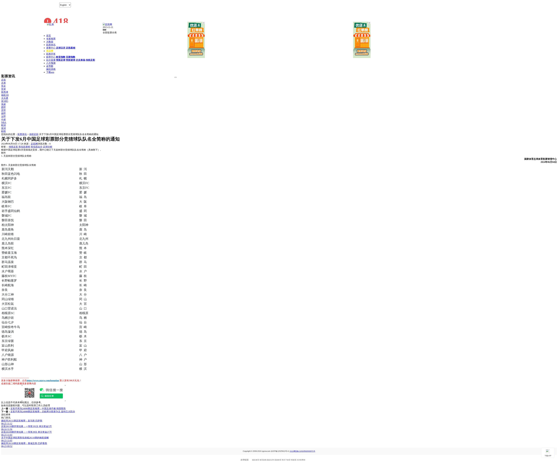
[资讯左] (196, 57)
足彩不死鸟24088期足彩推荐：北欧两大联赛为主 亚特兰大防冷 (42, 411)
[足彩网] (107, 24)
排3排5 (4, 101)
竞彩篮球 (70, 60)
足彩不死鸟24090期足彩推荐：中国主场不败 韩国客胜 (38, 408)
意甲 (3, 110)
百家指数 (70, 57)
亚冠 (3, 128)
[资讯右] (362, 57)
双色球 (4, 92)
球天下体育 (286, 460)
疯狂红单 (270, 460)
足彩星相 (70, 48)
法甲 (3, 116)
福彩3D (5, 95)
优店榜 (49, 51)
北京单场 (80, 60)
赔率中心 (51, 57)
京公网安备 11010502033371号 (302, 451)
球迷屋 (293, 460)
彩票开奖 (51, 54)
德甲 (3, 113)
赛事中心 (51, 48)
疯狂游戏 (51, 69)
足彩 (3, 80)
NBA (3, 122)
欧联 (3, 131)
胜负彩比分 (36, 147)
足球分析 (47, 147)
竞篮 (3, 89)
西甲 (3, 107)
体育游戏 (263, 460)
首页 (48, 35)
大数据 (49, 41)
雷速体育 (277, 460)
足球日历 (60, 48)
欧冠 (3, 125)
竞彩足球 (60, 60)
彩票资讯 (51, 45)
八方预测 (51, 63)
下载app (50, 72)
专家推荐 (51, 38)
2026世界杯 (301, 460)
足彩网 (34, 143)
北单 (3, 83)
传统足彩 (90, 60)
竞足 (3, 86)
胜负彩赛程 (24, 147)
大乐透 (4, 98)
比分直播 (51, 60)
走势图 (49, 66)
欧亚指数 (60, 57)
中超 (3, 119)
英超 (3, 104)
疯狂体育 (255, 460)
